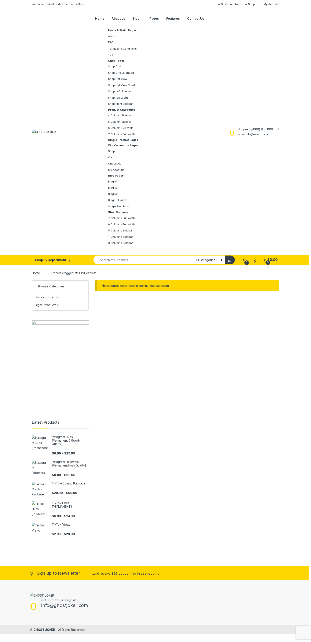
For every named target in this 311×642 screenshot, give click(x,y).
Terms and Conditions (122, 48)
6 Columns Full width (121, 224)
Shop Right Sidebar (120, 103)
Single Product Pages (123, 139)
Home (99, 18)
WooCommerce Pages (123, 145)
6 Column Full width (120, 127)
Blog (136, 18)
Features (173, 18)
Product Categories (121, 109)
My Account (271, 4)
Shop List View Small (121, 85)
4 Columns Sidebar (120, 236)
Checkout (114, 163)
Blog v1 (112, 181)
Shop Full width (118, 97)
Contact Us (195, 18)
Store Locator (230, 4)
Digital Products (47, 305)
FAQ (110, 42)
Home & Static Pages (122, 30)
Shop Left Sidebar (119, 91)
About (112, 36)
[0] (244, 260)
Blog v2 (113, 194)
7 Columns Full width (121, 134)
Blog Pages (116, 175)
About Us (118, 18)
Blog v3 (113, 187)
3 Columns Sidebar (120, 243)
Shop (251, 4)
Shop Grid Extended (121, 72)
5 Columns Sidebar (120, 230)
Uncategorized (47, 297)
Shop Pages (116, 60)
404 (110, 54)
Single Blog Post (118, 206)
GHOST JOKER (44, 629)
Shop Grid (114, 66)
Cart (111, 157)
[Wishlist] (254, 260)
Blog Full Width (117, 200)
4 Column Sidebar (119, 115)
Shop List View (117, 78)
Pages (154, 18)
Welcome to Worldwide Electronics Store (58, 4)
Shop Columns (118, 212)
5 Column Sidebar (119, 121)
